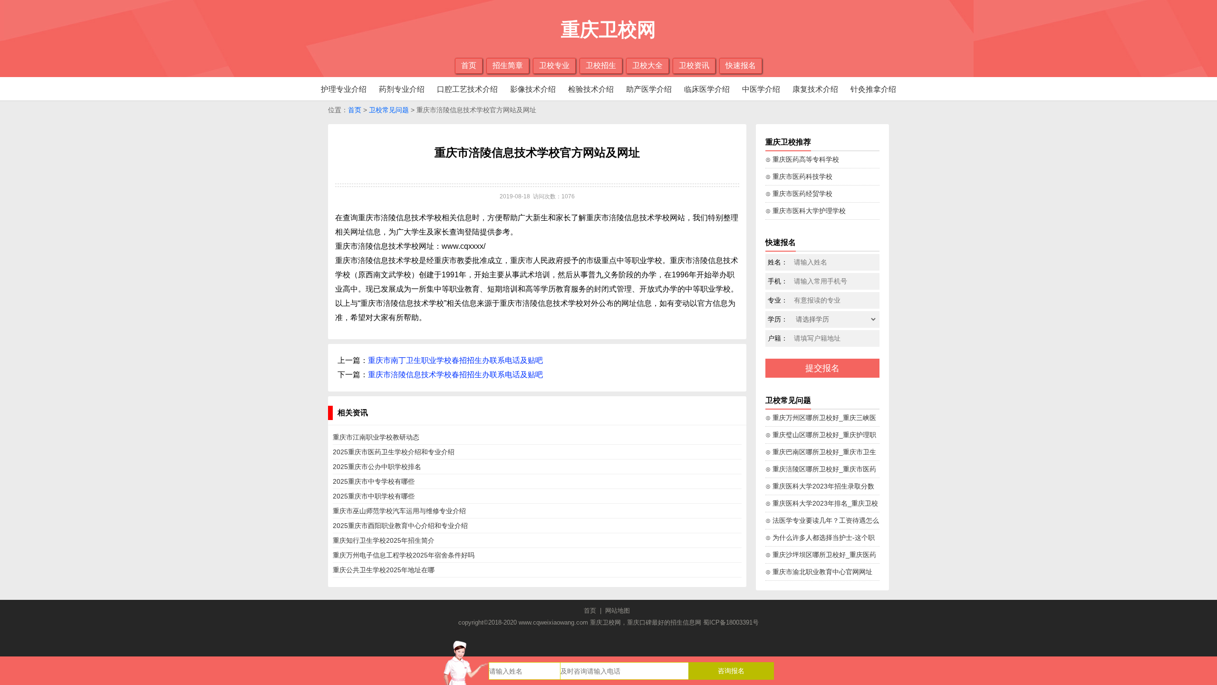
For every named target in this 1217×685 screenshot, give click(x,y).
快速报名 (740, 65)
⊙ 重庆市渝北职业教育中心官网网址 (818, 572)
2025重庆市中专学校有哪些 (374, 481)
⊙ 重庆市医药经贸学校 (798, 193)
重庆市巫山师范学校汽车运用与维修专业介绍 (399, 511)
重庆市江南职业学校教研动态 (376, 437)
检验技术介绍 (591, 89)
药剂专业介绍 (402, 89)
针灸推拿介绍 (873, 89)
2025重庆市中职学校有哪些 (374, 496)
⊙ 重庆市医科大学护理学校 (805, 211)
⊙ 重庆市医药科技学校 (798, 176)
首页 (468, 65)
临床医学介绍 (707, 89)
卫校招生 (601, 65)
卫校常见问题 (389, 110)
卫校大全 (647, 65)
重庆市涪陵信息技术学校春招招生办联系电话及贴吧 (455, 375)
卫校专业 (554, 65)
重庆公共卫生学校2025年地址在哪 (384, 570)
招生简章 (508, 65)
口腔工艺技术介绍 (467, 89)
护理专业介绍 (344, 89)
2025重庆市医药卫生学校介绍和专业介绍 (393, 452)
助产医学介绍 (649, 89)
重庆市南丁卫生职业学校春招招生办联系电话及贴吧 (455, 360)
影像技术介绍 (533, 89)
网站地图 (617, 610)
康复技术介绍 (815, 89)
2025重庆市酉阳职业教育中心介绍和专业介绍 (400, 525)
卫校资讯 (694, 65)
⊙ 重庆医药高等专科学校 (802, 159)
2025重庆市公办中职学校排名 (377, 466)
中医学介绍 (761, 89)
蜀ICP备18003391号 (731, 622)
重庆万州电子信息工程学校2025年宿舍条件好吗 (403, 555)
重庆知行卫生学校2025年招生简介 (384, 540)
